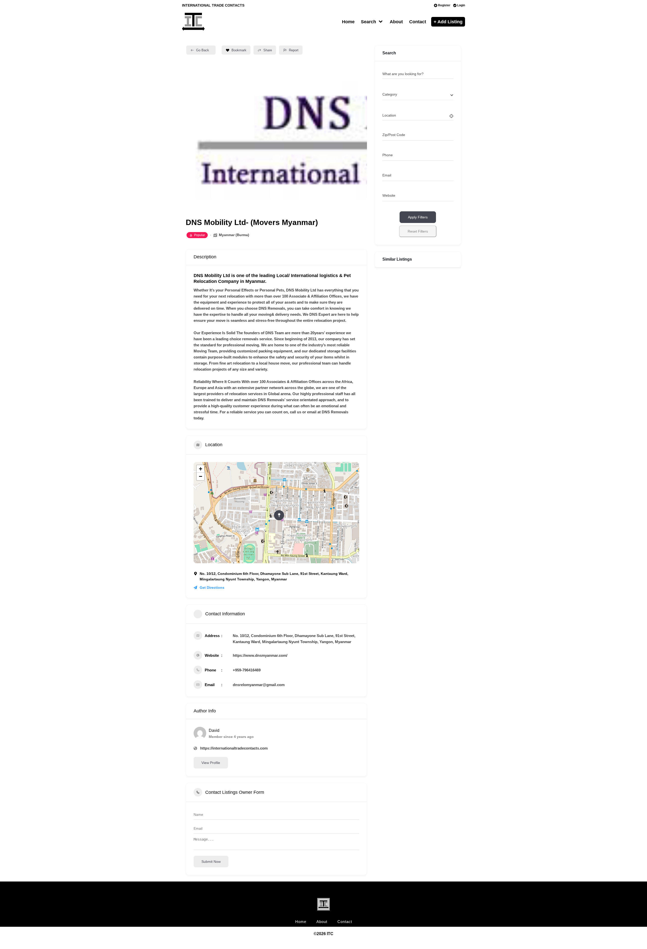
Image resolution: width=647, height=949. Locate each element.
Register (444, 5)
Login (461, 5)
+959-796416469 (247, 670)
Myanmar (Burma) (234, 235)
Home (348, 21)
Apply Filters (418, 217)
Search (368, 21)
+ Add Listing (448, 21)
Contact (417, 21)
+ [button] (200, 469)
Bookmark (239, 50)
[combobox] (417, 94)
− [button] (200, 476)
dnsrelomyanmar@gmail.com (259, 685)
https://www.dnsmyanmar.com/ (260, 655)
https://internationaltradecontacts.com (234, 748)
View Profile (210, 763)
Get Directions (212, 587)
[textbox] (389, 94)
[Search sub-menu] (382, 22)
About (396, 21)
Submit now (211, 862)
